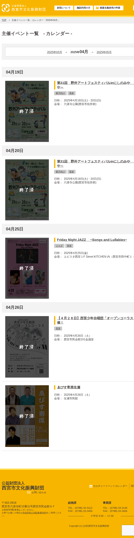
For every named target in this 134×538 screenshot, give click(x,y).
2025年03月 (54, 52)
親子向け (60, 93)
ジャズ (59, 245)
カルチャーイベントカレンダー (110, 486)
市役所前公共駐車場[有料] (35, 513)
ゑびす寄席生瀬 (68, 387)
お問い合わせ (39, 492)
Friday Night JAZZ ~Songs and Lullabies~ (92, 240)
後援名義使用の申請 (110, 7)
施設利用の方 (83, 7)
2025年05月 (104, 52)
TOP (4, 20)
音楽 (71, 93)
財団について (64, 7)
